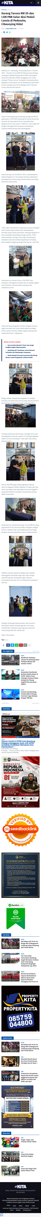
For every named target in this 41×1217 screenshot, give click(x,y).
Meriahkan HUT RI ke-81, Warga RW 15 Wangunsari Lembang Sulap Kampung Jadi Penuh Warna (30, 944)
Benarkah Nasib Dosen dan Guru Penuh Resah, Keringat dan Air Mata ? (29, 1061)
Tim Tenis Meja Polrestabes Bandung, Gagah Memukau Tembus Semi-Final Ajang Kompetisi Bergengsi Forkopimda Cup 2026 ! (30, 961)
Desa (8, 1205)
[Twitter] (7, 32)
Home (12, 1210)
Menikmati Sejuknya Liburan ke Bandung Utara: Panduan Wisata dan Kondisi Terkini (30, 661)
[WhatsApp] (10, 32)
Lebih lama (35, 703)
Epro (14, 1206)
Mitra (20, 1206)
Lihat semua (36, 651)
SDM (33, 1206)
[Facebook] (4, 32)
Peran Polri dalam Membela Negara (27, 1155)
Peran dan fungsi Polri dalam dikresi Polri (29, 1170)
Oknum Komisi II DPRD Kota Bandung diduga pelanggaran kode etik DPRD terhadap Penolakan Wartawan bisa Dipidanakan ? (18, 744)
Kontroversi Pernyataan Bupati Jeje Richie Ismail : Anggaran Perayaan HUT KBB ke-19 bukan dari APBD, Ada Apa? (30, 1077)
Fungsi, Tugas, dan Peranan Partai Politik (28, 1141)
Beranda (4, 9)
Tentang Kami (27, 1210)
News (9, 9)
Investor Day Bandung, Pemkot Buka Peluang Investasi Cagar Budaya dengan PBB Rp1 (29, 695)
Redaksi (18, 1210)
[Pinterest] (21, 645)
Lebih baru (5, 703)
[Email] (25, 645)
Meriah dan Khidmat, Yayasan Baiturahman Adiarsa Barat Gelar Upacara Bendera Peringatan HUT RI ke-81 (29, 978)
